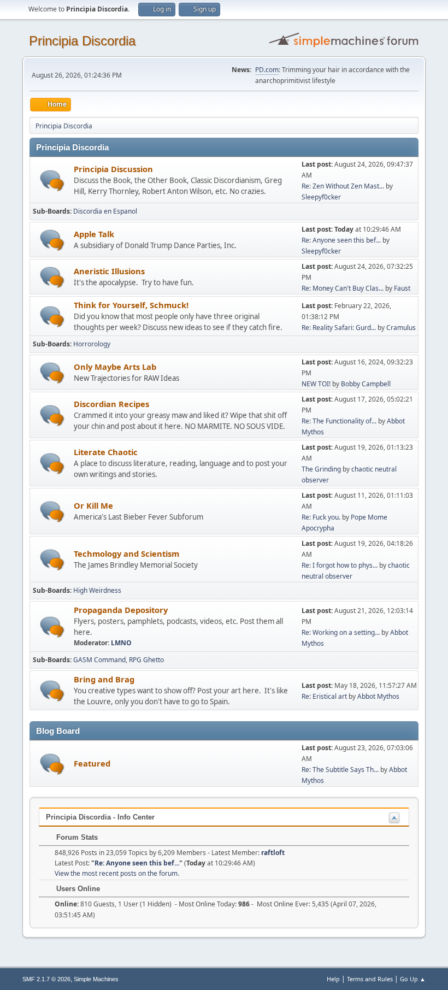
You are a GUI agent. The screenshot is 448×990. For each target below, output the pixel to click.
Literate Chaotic (106, 451)
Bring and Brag (104, 679)
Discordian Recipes (111, 403)
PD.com (267, 69)
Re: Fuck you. (321, 517)
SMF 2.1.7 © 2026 (46, 979)
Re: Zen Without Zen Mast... (343, 186)
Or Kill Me (93, 505)
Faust (402, 288)
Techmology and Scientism (126, 553)
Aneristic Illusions (109, 271)
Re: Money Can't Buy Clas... (343, 288)
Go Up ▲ (413, 979)
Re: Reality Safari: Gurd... (339, 327)
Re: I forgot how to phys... (340, 565)
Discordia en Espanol (105, 211)
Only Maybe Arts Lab (115, 366)
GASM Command (99, 659)
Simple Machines (96, 979)
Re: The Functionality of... (339, 421)
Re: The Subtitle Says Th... (340, 769)
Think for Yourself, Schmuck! (131, 304)
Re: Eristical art (324, 696)
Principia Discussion (113, 168)
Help (333, 979)
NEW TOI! (316, 383)
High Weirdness (97, 590)
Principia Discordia (82, 40)
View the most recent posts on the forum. (117, 873)
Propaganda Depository (121, 609)
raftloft (273, 852)
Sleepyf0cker (321, 197)
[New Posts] (52, 180)
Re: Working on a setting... (341, 632)
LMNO (121, 642)
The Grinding (321, 469)
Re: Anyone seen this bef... (341, 240)
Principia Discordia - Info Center (100, 817)
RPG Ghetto (146, 659)
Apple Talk (94, 233)
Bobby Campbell (366, 383)
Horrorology (91, 344)
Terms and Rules (370, 979)
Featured (92, 763)
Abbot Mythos (378, 696)
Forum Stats (76, 837)
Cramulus (401, 327)
